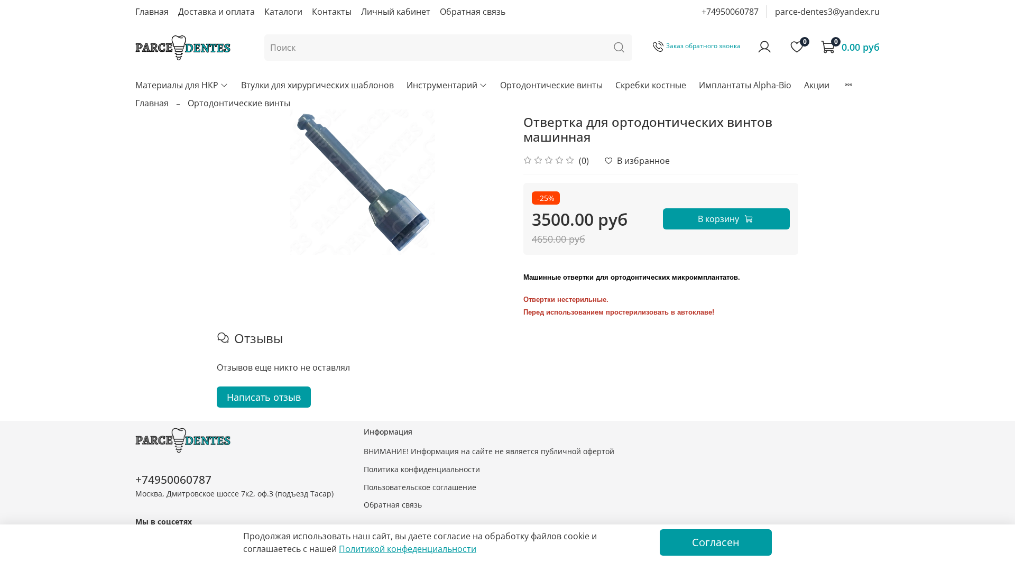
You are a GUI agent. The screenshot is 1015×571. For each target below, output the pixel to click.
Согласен (716, 542)
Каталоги (283, 11)
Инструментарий (442, 85)
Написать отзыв (264, 397)
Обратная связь (472, 11)
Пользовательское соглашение (420, 487)
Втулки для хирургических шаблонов (317, 85)
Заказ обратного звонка (703, 45)
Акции (816, 85)
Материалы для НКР (176, 85)
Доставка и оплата (216, 11)
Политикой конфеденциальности (407, 549)
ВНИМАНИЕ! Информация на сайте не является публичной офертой (489, 451)
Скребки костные (650, 85)
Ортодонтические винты (551, 85)
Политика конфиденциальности (422, 469)
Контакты (332, 11)
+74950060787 (730, 11)
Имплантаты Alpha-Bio (745, 85)
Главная (152, 11)
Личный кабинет (395, 11)
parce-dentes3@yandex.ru (827, 11)
